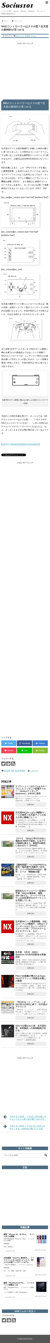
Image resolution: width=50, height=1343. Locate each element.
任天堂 (27, 36)
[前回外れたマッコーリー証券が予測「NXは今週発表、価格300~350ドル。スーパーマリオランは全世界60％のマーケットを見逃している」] (7, 896)
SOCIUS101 (27, 1339)
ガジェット (20, 36)
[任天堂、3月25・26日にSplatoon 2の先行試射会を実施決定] (7, 957)
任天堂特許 (20, 771)
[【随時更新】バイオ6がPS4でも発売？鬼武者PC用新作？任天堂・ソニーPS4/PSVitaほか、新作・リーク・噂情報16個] (7, 870)
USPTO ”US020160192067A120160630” (20, 444)
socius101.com (10, 1251)
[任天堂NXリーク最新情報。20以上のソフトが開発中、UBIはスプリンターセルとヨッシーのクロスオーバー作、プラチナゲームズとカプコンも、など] (7, 926)
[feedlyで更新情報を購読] (8, 764)
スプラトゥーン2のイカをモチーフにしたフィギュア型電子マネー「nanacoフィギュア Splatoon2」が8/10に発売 (31, 790)
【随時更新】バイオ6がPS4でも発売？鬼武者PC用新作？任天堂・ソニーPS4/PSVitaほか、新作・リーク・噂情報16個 (31, 868)
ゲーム (33, 36)
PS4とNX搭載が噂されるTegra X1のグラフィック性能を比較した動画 (30, 978)
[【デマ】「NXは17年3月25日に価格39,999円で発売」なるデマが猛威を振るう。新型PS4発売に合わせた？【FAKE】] (7, 843)
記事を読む (30, 804)
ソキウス (34, 771)
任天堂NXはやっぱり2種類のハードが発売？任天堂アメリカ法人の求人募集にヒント (30, 814)
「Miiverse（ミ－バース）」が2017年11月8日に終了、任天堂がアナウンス (31, 1004)
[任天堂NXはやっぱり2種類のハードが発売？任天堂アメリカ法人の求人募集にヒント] (7, 817)
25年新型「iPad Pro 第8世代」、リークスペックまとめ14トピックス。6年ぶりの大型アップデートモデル (19, 1260)
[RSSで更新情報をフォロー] (13, 764)
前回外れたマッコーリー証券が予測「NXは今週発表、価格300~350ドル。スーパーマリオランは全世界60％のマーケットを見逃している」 (30, 896)
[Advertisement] (25, 70)
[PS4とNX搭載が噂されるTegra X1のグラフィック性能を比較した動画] (7, 981)
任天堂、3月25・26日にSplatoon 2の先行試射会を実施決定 (30, 954)
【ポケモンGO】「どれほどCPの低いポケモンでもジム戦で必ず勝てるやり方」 (27, 1117)
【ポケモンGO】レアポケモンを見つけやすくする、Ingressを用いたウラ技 (27, 1127)
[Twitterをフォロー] (3, 764)
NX (12, 771)
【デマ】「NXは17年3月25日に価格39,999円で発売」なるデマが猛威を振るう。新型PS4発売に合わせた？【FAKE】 (30, 842)
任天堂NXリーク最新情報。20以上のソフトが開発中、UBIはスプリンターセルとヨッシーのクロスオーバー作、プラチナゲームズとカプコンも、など (31, 926)
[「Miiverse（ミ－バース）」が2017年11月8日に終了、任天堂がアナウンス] (7, 1007)
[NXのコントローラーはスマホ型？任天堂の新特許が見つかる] (40, 743)
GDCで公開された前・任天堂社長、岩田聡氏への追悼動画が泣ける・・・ (30, 1028)
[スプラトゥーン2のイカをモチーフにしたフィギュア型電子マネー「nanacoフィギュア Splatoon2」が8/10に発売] (7, 791)
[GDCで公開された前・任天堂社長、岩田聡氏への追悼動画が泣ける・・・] (7, 1031)
